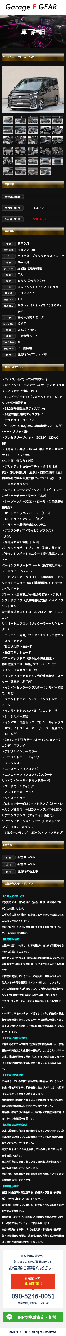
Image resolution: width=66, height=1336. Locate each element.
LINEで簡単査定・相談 (36, 1317)
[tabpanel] (33, 89)
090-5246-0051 (33, 1295)
